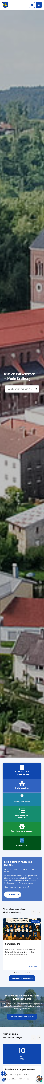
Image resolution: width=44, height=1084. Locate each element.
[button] (33, 912)
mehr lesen (33, 966)
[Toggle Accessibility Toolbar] (3, 1073)
